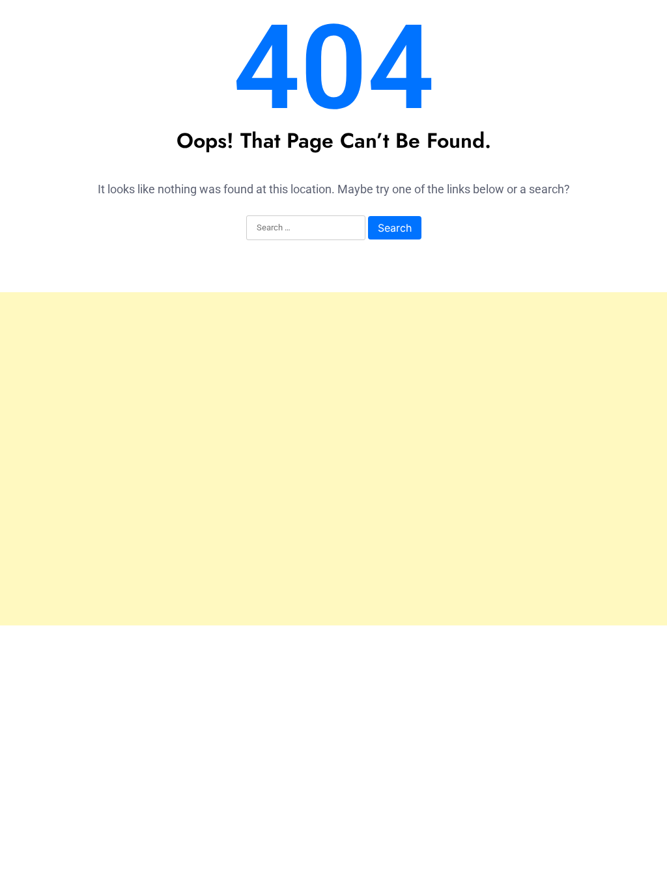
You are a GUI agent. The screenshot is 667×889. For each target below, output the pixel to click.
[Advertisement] (333, 458)
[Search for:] (305, 228)
